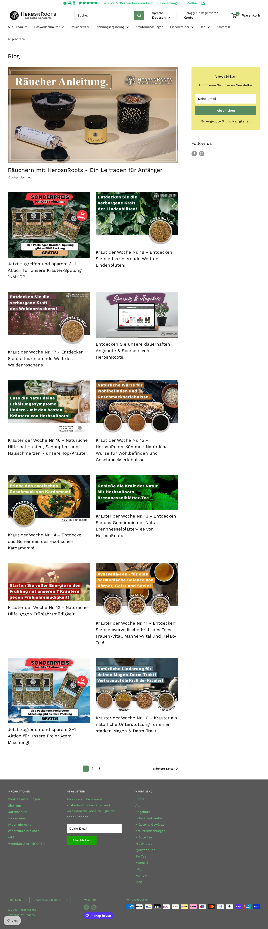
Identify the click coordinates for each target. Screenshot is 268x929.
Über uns (15, 805)
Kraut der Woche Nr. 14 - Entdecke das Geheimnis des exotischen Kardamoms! (44, 541)
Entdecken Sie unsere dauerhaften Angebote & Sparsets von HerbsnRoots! (133, 351)
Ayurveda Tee (145, 850)
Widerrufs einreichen (24, 831)
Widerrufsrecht (19, 824)
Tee (203, 27)
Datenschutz (17, 812)
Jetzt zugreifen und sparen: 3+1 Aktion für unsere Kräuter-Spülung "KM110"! (45, 270)
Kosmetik (223, 27)
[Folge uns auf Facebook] (194, 153)
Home (139, 799)
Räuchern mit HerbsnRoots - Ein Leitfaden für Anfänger (85, 170)
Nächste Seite (163, 768)
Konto (188, 17)
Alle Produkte (17, 27)
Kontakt (141, 875)
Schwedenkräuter (47, 27)
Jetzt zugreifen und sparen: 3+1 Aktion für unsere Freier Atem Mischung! (42, 736)
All (137, 805)
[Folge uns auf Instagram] (201, 153)
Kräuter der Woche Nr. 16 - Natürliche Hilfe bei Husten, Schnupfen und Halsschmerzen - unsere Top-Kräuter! (48, 447)
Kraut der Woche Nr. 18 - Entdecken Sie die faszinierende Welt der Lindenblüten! (134, 259)
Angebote (142, 812)
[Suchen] (139, 15)
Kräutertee (143, 837)
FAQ (138, 869)
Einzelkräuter (179, 27)
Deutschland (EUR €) (48, 899)
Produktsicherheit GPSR (26, 843)
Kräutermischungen (149, 27)
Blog (138, 882)
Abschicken (226, 110)
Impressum (16, 818)
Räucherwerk (80, 27)
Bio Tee (140, 856)
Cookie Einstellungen (24, 799)
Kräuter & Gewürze (150, 824)
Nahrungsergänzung (110, 27)
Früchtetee (143, 843)
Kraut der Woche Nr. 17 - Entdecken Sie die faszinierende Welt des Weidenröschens (46, 358)
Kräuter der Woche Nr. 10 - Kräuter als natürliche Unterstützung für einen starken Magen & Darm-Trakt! (136, 724)
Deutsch (15, 899)
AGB (11, 837)
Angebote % (16, 39)
